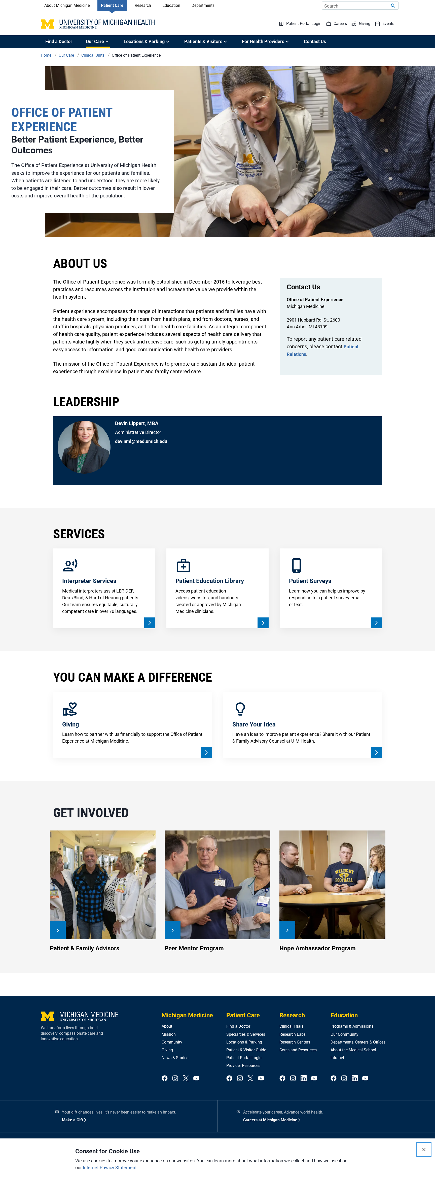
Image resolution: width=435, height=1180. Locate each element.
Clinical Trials (291, 1026)
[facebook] (165, 1078)
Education (171, 5)
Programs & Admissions (352, 1026)
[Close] (423, 1149)
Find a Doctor (58, 41)
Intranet (337, 1057)
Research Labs (292, 1034)
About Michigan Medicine (67, 5)
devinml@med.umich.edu (141, 441)
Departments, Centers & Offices (358, 1042)
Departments (203, 5)
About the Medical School (353, 1050)
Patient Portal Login (244, 1057)
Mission (169, 1034)
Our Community (344, 1034)
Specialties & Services (245, 1034)
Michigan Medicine (187, 1015)
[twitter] (186, 1078)
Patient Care (112, 5)
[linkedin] (304, 1078)
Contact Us (315, 41)
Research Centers (294, 1042)
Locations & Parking (244, 1042)
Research (143, 5)
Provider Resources (243, 1065)
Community (172, 1042)
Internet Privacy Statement (110, 1167)
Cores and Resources (298, 1050)
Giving (167, 1050)
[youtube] (196, 1078)
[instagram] (175, 1078)
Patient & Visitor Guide (246, 1050)
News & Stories (175, 1057)
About (167, 1026)
